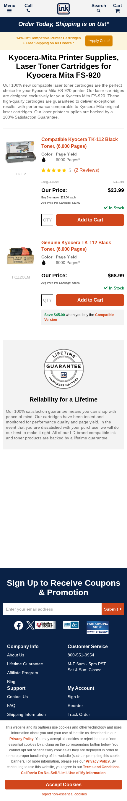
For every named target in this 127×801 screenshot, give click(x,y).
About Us (15, 655)
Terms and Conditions (101, 767)
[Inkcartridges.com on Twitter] (30, 628)
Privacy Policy (21, 739)
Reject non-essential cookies (63, 794)
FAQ (11, 705)
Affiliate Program (22, 672)
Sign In (74, 696)
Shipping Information (26, 714)
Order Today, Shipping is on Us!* (63, 24)
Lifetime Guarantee (25, 663)
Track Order (79, 714)
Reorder (75, 705)
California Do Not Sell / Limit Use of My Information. (63, 773)
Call (28, 5)
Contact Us (17, 696)
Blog (11, 681)
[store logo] (63, 9)
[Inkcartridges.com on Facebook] (18, 628)
